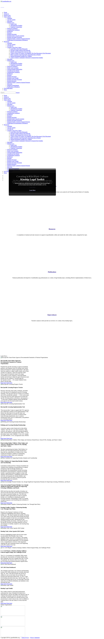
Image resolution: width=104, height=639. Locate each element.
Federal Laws (10, 105)
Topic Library (7, 100)
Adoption (9, 101)
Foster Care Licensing (12, 151)
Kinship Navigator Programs (14, 120)
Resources (6, 124)
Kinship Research (11, 164)
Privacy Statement (35, 637)
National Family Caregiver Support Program (18, 121)
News (5, 173)
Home (5, 95)
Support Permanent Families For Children (21, 139)
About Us (6, 97)
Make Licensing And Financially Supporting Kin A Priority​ (25, 138)
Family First (13, 107)
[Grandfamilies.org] (6, 1)
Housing (9, 116)
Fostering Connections (16, 110)
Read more (3, 382)
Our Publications (8, 171)
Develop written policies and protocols (20, 133)
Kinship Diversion (12, 117)
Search (18, 92)
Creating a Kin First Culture (14, 130)
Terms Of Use (25, 637)
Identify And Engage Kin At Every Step (20, 135)
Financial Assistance (12, 111)
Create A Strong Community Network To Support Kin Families (26, 140)
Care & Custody (11, 103)
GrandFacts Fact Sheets (13, 154)
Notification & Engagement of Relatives (17, 123)
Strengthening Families (16, 108)
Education (9, 104)
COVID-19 (10, 129)
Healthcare (10, 114)
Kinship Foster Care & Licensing (15, 119)
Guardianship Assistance (13, 113)
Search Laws (7, 98)
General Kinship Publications (14, 152)
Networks (9, 167)
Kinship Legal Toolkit (12, 161)
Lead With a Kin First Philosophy (19, 132)
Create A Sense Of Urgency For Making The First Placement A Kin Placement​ (30, 136)
